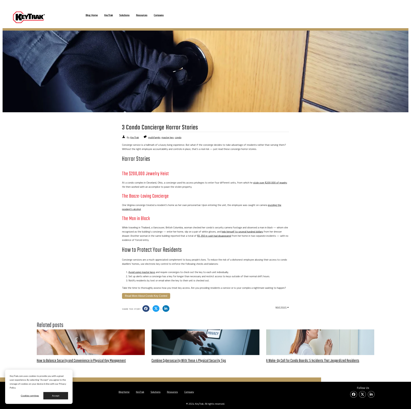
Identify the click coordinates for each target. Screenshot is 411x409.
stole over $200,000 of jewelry (270, 182)
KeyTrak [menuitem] (108, 15)
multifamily (154, 137)
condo (178, 137)
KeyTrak (134, 137)
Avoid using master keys (141, 272)
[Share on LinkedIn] (166, 308)
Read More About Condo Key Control (146, 295)
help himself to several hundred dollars (242, 231)
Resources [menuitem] (141, 15)
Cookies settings (30, 395)
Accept (55, 395)
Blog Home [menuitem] (92, 15)
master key (168, 137)
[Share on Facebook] (146, 308)
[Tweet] (156, 308)
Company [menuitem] (159, 15)
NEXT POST (281, 307)
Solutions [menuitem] (124, 15)
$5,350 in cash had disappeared (214, 236)
